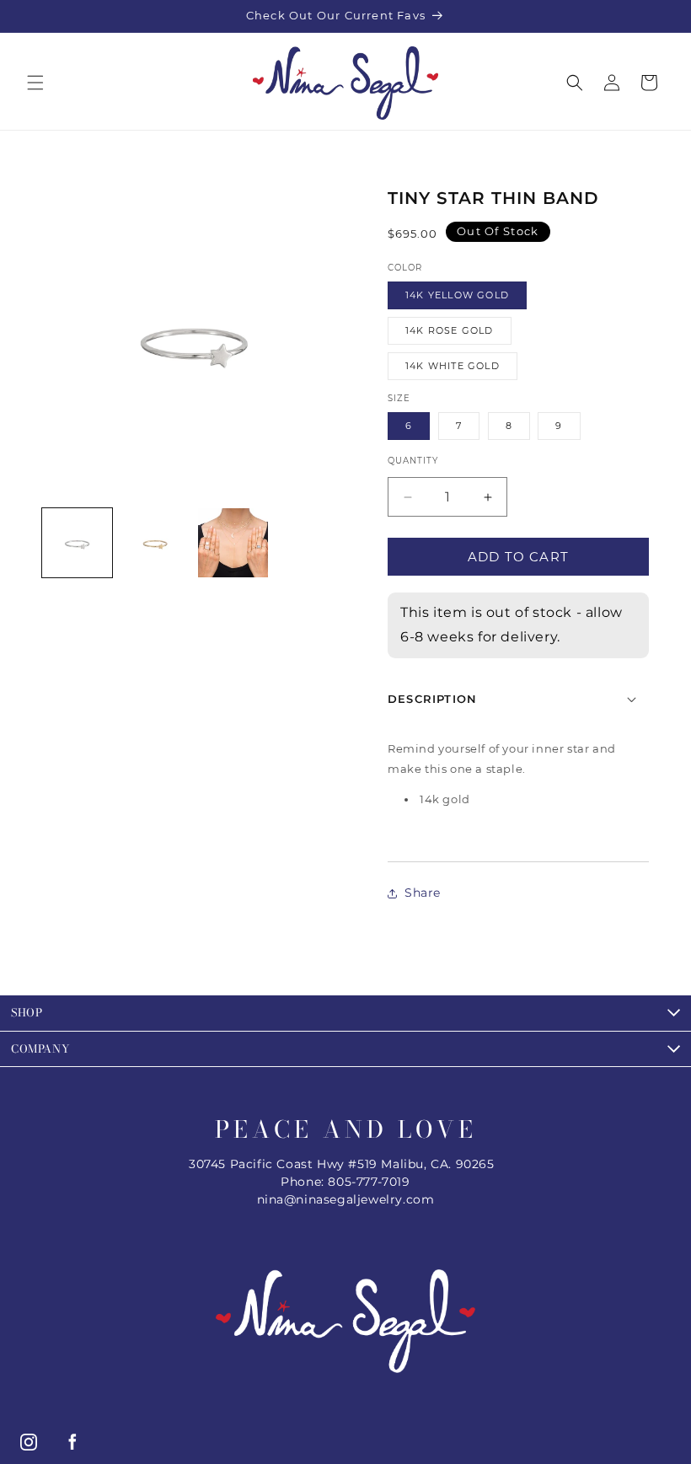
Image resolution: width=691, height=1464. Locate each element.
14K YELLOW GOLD (457, 295)
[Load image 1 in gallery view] (77, 543)
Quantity (413, 460)
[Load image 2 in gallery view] (155, 543)
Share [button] (422, 892)
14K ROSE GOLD (449, 330)
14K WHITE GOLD (452, 366)
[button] (35, 82)
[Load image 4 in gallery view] (233, 543)
